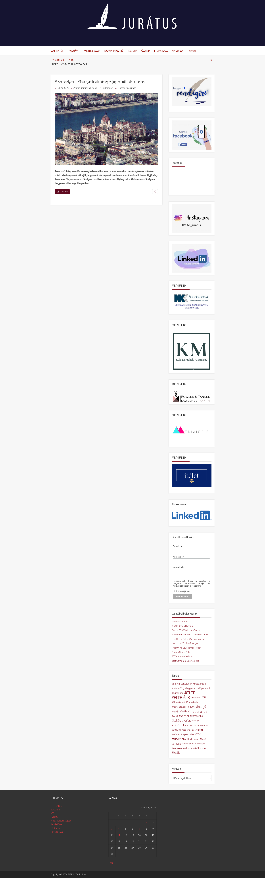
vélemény (201, 748)
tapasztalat (188, 734)
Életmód (133, 51)
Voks (71, 60)
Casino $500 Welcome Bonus (186, 630)
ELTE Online (55, 806)
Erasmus (196, 697)
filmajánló (183, 702)
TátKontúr (55, 828)
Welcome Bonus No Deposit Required (190, 634)
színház (176, 734)
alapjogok (187, 683)
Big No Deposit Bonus (182, 626)
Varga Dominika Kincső (85, 88)
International (161, 51)
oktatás (205, 725)
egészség (178, 693)
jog (174, 711)
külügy (196, 720)
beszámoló (200, 683)
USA (203, 739)
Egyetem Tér (57, 51)
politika (177, 729)
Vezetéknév (178, 567)
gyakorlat (194, 702)
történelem (193, 739)
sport (200, 729)
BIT (52, 813)
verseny (177, 748)
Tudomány (73, 51)
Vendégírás (58, 60)
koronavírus (197, 715)
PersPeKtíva (56, 824)
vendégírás (188, 743)
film (175, 702)
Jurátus (200, 711)
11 (119, 835)
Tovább (64, 191)
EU (204, 697)
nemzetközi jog (193, 725)
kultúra (177, 720)
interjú (201, 707)
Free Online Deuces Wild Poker (186, 648)
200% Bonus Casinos (182, 656)
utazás (177, 743)
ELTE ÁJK (182, 697)
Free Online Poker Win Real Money (188, 639)
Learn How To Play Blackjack (186, 643)
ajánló (176, 683)
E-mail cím (178, 546)
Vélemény (145, 51)
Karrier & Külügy (92, 51)
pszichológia (188, 730)
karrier (185, 716)
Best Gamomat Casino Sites (185, 661)
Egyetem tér (205, 688)
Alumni (192, 51)
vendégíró (200, 743)
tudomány (179, 739)
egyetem (192, 688)
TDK (198, 734)
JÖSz (175, 716)
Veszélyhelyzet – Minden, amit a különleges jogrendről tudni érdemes (100, 81)
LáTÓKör (54, 817)
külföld (187, 720)
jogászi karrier (184, 711)
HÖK (191, 706)
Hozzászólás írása (127, 88)
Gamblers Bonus (180, 621)
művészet (178, 725)
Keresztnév (178, 557)
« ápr (110, 863)
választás (189, 748)
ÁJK (177, 753)
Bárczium (55, 809)
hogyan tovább (180, 707)
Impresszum (178, 51)
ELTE (191, 693)
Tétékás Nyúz (56, 832)
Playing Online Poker (181, 652)
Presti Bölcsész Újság (60, 820)
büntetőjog (178, 688)
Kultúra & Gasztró (113, 51)
